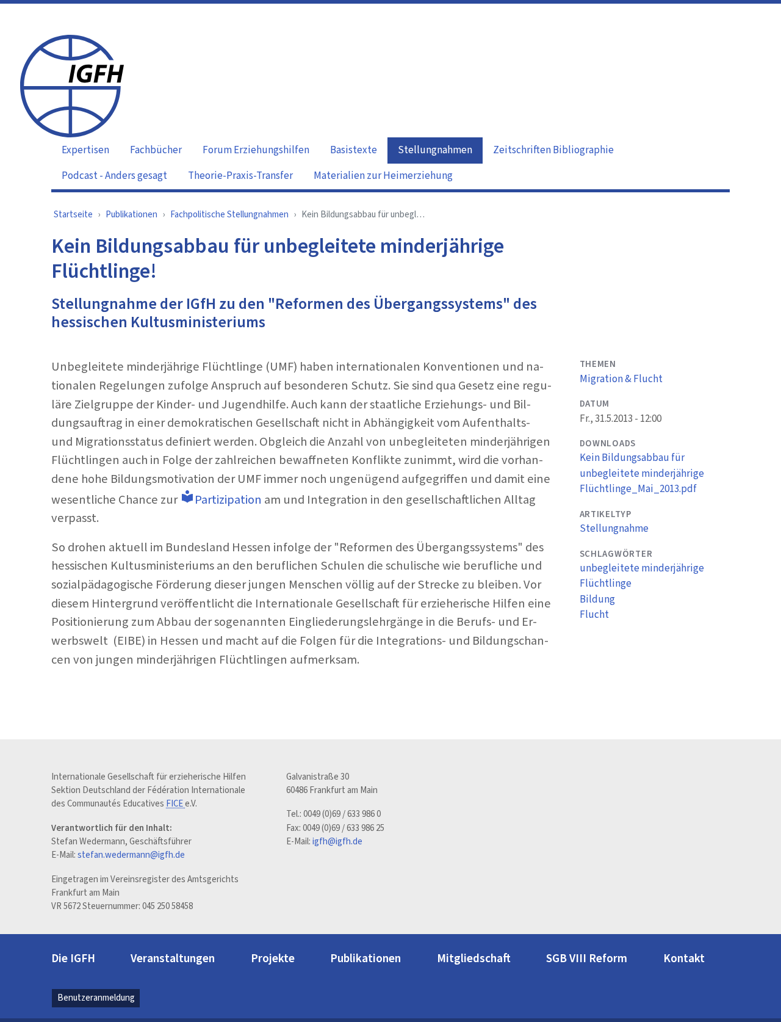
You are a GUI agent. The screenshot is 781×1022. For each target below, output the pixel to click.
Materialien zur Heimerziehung (383, 176)
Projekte (273, 958)
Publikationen (131, 214)
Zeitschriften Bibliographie (553, 150)
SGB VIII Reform (586, 958)
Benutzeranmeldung (96, 997)
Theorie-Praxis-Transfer (240, 176)
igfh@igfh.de (337, 841)
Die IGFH (73, 958)
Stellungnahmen (435, 150)
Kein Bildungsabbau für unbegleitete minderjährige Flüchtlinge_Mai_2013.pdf (642, 473)
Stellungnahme (614, 528)
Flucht (594, 614)
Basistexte (353, 150)
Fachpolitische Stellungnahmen (229, 214)
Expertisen (85, 150)
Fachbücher (156, 150)
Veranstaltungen (173, 958)
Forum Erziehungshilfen (256, 150)
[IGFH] (72, 85)
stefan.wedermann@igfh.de (131, 855)
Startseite (73, 214)
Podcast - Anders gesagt (114, 176)
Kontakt (684, 958)
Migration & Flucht (621, 379)
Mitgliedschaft (474, 958)
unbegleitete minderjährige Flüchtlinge (642, 576)
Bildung (597, 599)
